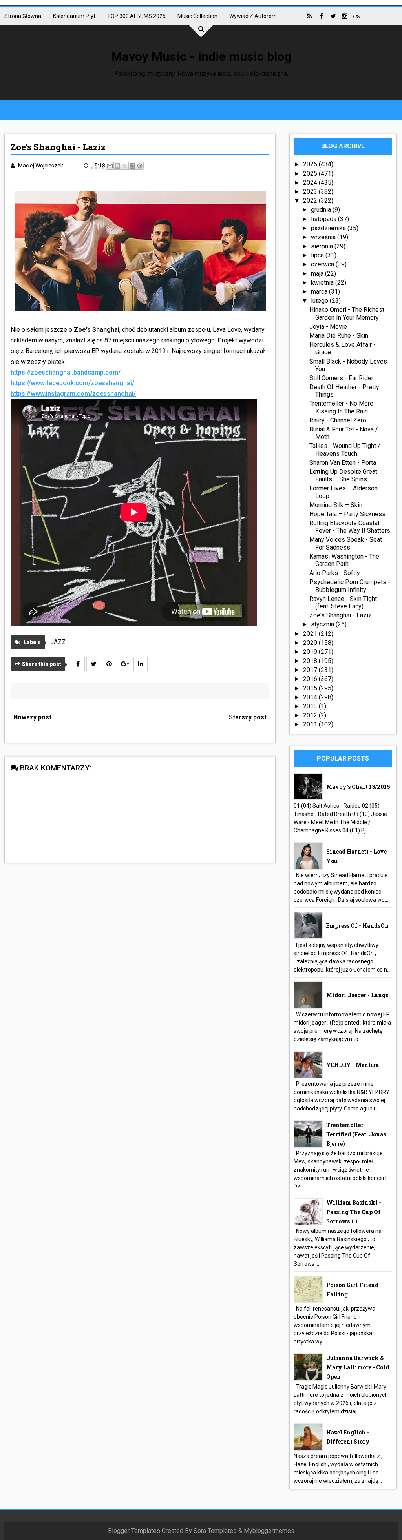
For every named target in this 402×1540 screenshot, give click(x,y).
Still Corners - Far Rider (341, 378)
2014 (311, 697)
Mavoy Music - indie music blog (201, 56)
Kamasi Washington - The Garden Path (344, 560)
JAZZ (58, 642)
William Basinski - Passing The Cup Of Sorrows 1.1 (353, 1212)
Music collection (197, 16)
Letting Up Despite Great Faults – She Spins (343, 475)
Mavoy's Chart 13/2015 (358, 786)
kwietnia (323, 282)
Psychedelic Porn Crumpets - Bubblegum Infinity (349, 585)
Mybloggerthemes (269, 1531)
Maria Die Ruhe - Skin (338, 335)
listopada (324, 219)
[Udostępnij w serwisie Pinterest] (140, 166)
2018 (311, 660)
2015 (311, 688)
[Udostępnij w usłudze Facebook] (132, 166)
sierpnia (322, 246)
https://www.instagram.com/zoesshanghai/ (73, 393)
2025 (311, 173)
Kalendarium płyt (74, 16)
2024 (311, 182)
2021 (311, 633)
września (324, 237)
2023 (311, 191)
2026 (311, 164)
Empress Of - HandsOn (357, 925)
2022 (311, 200)
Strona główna (22, 16)
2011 (311, 724)
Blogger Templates (134, 1531)
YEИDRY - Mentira (352, 1065)
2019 (311, 651)
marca (320, 291)
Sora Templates (215, 1531)
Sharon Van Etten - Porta (342, 462)
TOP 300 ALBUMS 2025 (136, 16)
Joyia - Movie (328, 326)
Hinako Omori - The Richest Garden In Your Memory (346, 313)
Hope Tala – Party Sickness (347, 514)
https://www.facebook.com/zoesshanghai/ (72, 383)
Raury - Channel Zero (337, 420)
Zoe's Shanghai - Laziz (340, 615)
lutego (320, 300)
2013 (311, 706)
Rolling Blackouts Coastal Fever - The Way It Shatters (349, 526)
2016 (311, 679)
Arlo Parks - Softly (334, 573)
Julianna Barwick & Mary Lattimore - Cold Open (357, 1367)
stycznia (323, 624)
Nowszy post (32, 717)
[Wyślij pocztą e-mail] (110, 166)
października (329, 228)
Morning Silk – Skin (335, 505)
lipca (318, 255)
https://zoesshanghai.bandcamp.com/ (66, 372)
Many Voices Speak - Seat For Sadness (345, 543)
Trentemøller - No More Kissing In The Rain (341, 407)
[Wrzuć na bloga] (117, 166)
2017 (311, 670)
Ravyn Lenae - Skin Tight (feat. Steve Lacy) (343, 602)
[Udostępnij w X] (125, 166)
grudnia (322, 209)
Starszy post (248, 717)
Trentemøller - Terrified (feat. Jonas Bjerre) (356, 1134)
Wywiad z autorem (253, 16)
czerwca (323, 264)
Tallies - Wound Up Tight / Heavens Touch (344, 449)
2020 (311, 642)
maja (318, 273)
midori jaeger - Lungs (357, 995)
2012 (311, 715)
